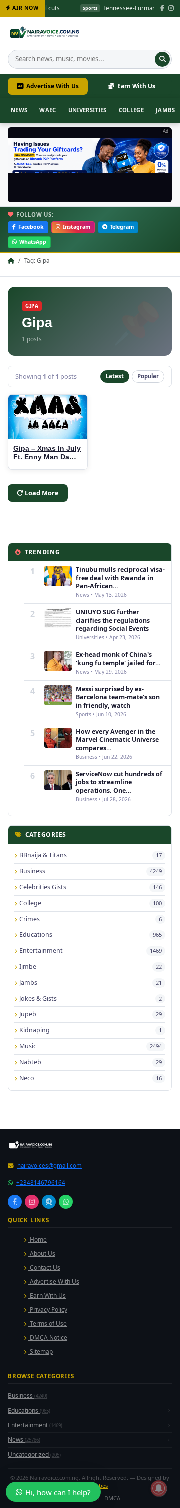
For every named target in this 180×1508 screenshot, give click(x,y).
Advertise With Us (52, 86)
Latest (115, 376)
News (19, 110)
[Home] (46, 34)
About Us (42, 1394)
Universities (87, 110)
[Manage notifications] (159, 1488)
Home (37, 1380)
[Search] (162, 59)
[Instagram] (171, 9)
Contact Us (44, 1408)
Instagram (76, 227)
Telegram (122, 227)
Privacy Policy (48, 1450)
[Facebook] (162, 9)
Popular (148, 376)
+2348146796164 (41, 1322)
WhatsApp (33, 242)
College (131, 110)
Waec (48, 110)
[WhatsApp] (66, 1342)
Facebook (31, 227)
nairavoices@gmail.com (50, 1306)
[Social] (15, 1342)
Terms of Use (47, 1464)
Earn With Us (137, 86)
